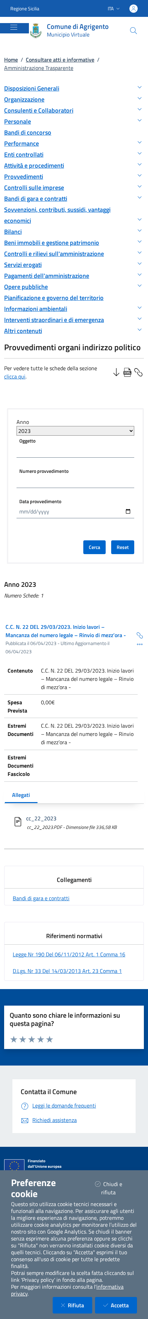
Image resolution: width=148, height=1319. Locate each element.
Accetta (124, 1305)
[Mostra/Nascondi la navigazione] (14, 27)
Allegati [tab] (21, 795)
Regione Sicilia (24, 8)
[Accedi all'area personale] (133, 8)
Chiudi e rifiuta (117, 1188)
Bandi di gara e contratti (41, 898)
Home (11, 59)
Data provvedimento (40, 501)
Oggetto (27, 440)
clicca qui (14, 376)
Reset (123, 547)
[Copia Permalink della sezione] (138, 371)
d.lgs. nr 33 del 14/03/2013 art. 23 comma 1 (67, 971)
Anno (23, 422)
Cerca (94, 547)
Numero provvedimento (43, 471)
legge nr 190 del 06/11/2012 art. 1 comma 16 (69, 954)
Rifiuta (80, 1305)
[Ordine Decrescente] (116, 371)
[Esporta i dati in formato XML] (127, 371)
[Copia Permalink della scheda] (137, 635)
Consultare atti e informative (60, 59)
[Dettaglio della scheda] (137, 644)
